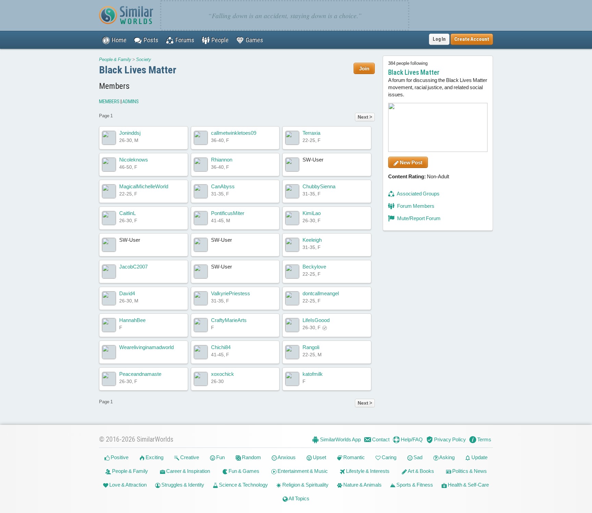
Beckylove (314, 267)
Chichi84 (221, 347)
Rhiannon (221, 160)
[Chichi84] (201, 352)
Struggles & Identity (182, 485)
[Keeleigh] (292, 245)
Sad (417, 457)
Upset (319, 457)
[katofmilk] (292, 379)
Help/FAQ (411, 439)
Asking (447, 457)
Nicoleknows (133, 160)
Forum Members (415, 206)
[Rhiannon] (201, 164)
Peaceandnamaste (140, 374)
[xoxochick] (201, 379)
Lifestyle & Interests (367, 471)
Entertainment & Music (302, 471)
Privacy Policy (449, 439)
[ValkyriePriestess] (201, 298)
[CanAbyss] (201, 191)
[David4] (109, 298)
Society (143, 59)
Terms (483, 439)
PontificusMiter (227, 213)
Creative (189, 457)
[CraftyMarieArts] (201, 325)
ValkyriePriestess (230, 293)
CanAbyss (223, 186)
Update (479, 457)
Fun (220, 457)
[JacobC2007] (109, 271)
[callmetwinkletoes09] (201, 138)
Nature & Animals (362, 485)
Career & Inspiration (187, 471)
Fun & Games (243, 471)
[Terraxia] (292, 138)
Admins (130, 101)
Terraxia (311, 133)
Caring (388, 457)
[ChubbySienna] (292, 191)
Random (251, 457)
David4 (127, 293)
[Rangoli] (292, 352)
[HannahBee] (109, 325)
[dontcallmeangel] (292, 298)
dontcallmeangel (321, 293)
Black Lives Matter (137, 70)
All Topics (298, 498)
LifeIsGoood (316, 320)
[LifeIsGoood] (292, 325)
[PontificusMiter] (201, 218)
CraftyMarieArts (229, 320)
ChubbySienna (319, 186)
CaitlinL (127, 213)
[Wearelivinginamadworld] (109, 352)
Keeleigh (312, 240)
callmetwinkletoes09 (233, 133)
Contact (380, 439)
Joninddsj (129, 133)
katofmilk (313, 374)
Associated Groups (418, 193)
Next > (365, 117)
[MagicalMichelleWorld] (109, 191)
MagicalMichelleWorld (143, 186)
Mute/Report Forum (418, 218)
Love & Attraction (127, 485)
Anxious (286, 457)
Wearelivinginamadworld (146, 347)
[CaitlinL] (109, 218)
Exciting (154, 457)
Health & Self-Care (468, 485)
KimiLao (312, 213)
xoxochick (222, 374)
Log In (439, 39)
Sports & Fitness (414, 485)
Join (364, 68)
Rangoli (311, 347)
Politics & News (469, 471)
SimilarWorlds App (340, 439)
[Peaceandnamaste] (109, 379)
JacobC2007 (133, 267)
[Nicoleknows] (109, 164)
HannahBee (132, 320)
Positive (119, 457)
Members (109, 101)
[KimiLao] (292, 218)
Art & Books (420, 471)
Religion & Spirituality (305, 485)
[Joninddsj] (109, 138)
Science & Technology (243, 485)
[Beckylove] (292, 271)
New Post (410, 162)
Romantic (353, 457)
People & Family (115, 59)
